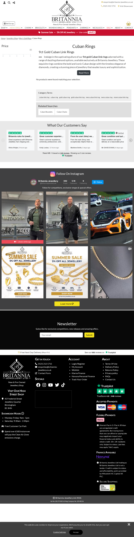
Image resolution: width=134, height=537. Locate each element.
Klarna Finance (78, 373)
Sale (109, 28)
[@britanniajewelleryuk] (33, 182)
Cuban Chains (62, 112)
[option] (33, 352)
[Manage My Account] (4, 2)
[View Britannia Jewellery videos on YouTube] (50, 385)
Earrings (84, 28)
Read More (84, 72)
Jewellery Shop (75, 24)
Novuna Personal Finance (83, 376)
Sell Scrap (9, 23)
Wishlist (75, 370)
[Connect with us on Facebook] (38, 385)
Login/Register (78, 363)
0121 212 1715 (45, 363)
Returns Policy (111, 370)
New (55, 24)
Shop (3, 28)
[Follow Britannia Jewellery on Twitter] (57, 385)
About (118, 28)
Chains (28, 28)
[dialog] (67, 529)
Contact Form (44, 373)
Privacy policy (111, 373)
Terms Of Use (111, 363)
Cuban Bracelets (46, 112)
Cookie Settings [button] (59, 532)
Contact (129, 28)
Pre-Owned (63, 24)
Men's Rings (15, 28)
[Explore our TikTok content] (63, 385)
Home (3, 38)
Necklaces (98, 28)
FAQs (107, 376)
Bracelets (40, 28)
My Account (77, 367)
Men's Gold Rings (25, 38)
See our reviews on (95, 352)
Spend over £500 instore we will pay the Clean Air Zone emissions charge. (17, 434)
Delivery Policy (112, 367)
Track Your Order (79, 379)
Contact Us (110, 379)
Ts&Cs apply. (113, 447)
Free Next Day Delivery (30, 352)
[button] (9, 2)
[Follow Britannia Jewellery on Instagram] (44, 385)
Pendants (71, 28)
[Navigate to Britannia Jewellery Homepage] (67, 12)
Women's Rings (56, 28)
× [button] (128, 524)
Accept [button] (76, 532)
